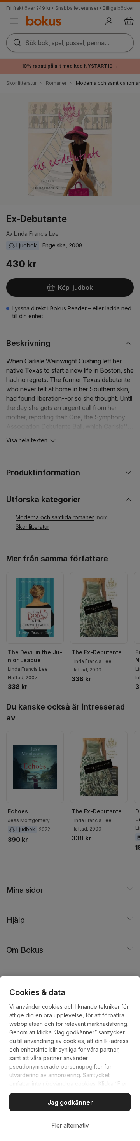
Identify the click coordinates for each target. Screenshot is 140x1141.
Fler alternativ (70, 1125)
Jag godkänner (70, 1102)
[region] (70, 1058)
